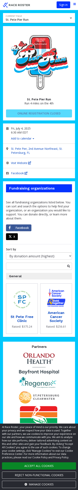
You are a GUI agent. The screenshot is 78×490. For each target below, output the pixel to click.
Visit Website (19, 163)
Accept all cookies (39, 466)
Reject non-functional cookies (39, 475)
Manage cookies (41, 484)
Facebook (18, 173)
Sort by (11, 249)
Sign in (63, 5)
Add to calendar (21, 138)
